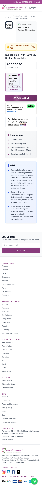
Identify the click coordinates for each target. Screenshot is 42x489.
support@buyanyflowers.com (13, 436)
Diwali (4, 364)
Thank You (6, 322)
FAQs (4, 411)
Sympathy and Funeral (10, 333)
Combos (5, 270)
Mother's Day (7, 350)
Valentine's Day (7, 342)
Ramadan (5, 357)
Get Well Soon (7, 315)
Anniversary (6, 308)
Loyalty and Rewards (9, 422)
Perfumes (5, 295)
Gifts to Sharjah (7, 388)
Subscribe (21, 250)
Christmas (5, 353)
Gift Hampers (6, 291)
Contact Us (6, 400)
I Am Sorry (5, 330)
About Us (5, 397)
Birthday (5, 304)
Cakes (4, 273)
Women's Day (7, 346)
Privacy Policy (7, 408)
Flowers (5, 266)
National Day (6, 371)
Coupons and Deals (9, 419)
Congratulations (7, 319)
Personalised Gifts (8, 284)
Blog (3, 415)
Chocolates (6, 277)
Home (7, 17)
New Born (5, 311)
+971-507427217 (8, 440)
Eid (3, 360)
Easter (4, 368)
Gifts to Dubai (7, 380)
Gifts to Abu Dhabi (8, 384)
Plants (4, 288)
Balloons (5, 281)
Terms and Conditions (10, 404)
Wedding (5, 326)
